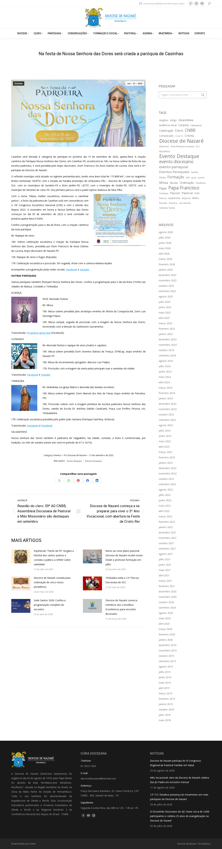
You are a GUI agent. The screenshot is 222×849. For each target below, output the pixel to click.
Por (75, 455)
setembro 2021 (167, 548)
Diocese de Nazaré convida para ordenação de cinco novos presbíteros (52, 582)
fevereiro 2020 (167, 634)
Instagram (33, 425)
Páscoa (162, 198)
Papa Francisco (183, 187)
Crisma (189, 136)
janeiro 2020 (166, 639)
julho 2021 (164, 559)
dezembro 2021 (167, 532)
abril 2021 (164, 575)
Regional (186, 198)
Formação (175, 177)
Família (194, 172)
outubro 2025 (166, 285)
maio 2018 (165, 720)
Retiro (195, 198)
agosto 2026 (166, 232)
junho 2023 (165, 436)
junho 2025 (165, 307)
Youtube (84, 269)
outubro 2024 (166, 350)
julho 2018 (164, 714)
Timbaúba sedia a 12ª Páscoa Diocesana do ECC (122, 580)
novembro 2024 (168, 344)
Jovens (201, 177)
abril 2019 (164, 688)
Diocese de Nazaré (181, 141)
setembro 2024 (167, 355)
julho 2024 (164, 366)
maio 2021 (165, 570)
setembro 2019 (167, 661)
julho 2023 (164, 430)
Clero (179, 130)
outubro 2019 (166, 655)
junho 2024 (165, 371)
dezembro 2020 (167, 591)
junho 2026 (165, 242)
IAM (188, 177)
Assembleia (185, 120)
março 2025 (165, 323)
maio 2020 (165, 618)
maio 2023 (165, 441)
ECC (198, 146)
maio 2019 (165, 682)
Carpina (183, 125)
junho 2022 (165, 500)
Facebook (71, 269)
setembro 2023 (167, 419)
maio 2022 (165, 505)
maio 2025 (165, 312)
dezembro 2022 (167, 468)
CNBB (190, 130)
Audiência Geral (168, 125)
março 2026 (165, 259)
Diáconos (164, 146)
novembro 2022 (168, 473)
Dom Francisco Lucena (182, 146)
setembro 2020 (167, 607)
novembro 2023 (168, 409)
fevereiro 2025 (167, 328)
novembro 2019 (168, 650)
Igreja (193, 177)
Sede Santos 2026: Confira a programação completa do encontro (50, 605)
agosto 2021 (166, 554)
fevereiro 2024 (167, 393)
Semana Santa (167, 207)
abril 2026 (164, 253)
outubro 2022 (166, 478)
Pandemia (201, 182)
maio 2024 (165, 377)
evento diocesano (176, 161)
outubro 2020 (166, 602)
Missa (163, 182)
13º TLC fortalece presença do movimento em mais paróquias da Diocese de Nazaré (179, 797)
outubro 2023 (166, 414)
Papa (162, 188)
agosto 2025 (166, 296)
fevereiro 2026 (167, 264)
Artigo (173, 120)
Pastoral (187, 193)
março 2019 (165, 693)
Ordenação (187, 183)
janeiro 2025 (166, 334)
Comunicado (166, 135)
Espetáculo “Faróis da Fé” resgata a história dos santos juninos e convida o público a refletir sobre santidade (54, 557)
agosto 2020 (166, 613)
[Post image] (20, 556)
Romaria (173, 203)
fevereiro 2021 (167, 586)
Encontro (164, 151)
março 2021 (165, 580)
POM (196, 193)
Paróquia (163, 193)
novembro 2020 (168, 596)
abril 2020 (164, 623)
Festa (162, 177)
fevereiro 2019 (167, 698)
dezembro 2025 (167, 275)
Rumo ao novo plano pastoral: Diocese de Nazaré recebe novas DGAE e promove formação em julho (124, 557)
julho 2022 (164, 495)
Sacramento (185, 203)
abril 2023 (164, 446)
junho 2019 (165, 677)
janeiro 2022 (166, 527)
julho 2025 (164, 301)
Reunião (163, 203)
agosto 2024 (166, 360)
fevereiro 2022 (167, 521)
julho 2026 (164, 237)
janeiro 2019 (166, 704)
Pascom (175, 193)
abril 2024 (164, 382)
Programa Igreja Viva (39, 332)
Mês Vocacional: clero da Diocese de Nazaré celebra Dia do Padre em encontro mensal (179, 780)
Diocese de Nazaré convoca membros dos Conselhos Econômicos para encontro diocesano (121, 607)
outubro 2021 (166, 543)
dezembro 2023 (167, 403)
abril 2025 (164, 318)
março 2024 (165, 387)
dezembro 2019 (167, 645)
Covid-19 (179, 136)
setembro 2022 (167, 484)
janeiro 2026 (166, 269)
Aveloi (32, 843)
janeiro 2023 (166, 462)
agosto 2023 (166, 425)
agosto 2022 (166, 489)
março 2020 (165, 629)
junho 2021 (165, 564)
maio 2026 (165, 248)
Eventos (19, 83)
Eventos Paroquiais (93, 461)
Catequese (196, 125)
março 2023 (165, 452)
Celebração (166, 131)
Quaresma (174, 198)
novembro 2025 (168, 280)
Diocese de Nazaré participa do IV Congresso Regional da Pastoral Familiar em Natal (175, 763)
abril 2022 (164, 511)
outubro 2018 (166, 709)
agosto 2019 (166, 666)
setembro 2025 (167, 291)
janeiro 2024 (166, 398)
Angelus (163, 120)
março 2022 (165, 516)
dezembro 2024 (167, 339)
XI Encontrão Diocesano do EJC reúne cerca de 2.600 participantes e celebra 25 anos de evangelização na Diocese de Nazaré (179, 816)
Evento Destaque (74, 461)
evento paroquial (173, 167)
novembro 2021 (168, 537)
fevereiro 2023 (167, 457)
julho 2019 (164, 672)
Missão (174, 182)
